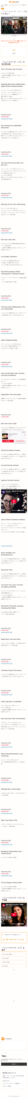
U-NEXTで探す (6, 962)
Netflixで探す (5, 958)
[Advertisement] (14, 985)
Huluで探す (5, 966)
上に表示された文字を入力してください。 (12, 1059)
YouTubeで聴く (5, 116)
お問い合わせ (6, 1080)
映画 (2, 8)
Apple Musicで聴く (6, 114)
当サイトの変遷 (7, 1086)
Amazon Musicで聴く (7, 118)
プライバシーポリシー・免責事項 (11, 1083)
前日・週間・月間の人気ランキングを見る (13, 939)
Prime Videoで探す (7, 954)
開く (14, 53)
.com (14, 2)
